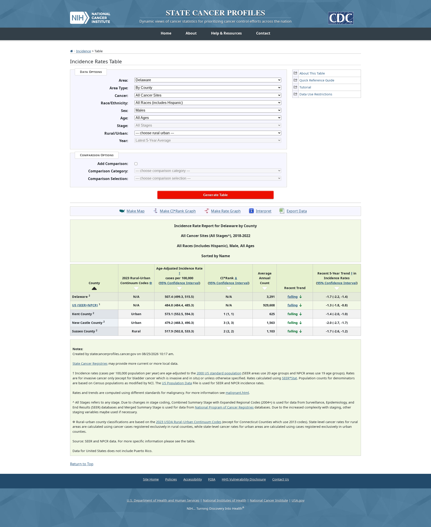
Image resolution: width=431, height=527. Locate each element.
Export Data (297, 211)
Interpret (263, 211)
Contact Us (280, 479)
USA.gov (298, 500)
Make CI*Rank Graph (178, 211)
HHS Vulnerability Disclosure (244, 479)
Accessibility (192, 479)
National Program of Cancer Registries (224, 407)
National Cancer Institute (269, 500)
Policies (171, 479)
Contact (263, 33)
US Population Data (177, 383)
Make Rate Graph (226, 211)
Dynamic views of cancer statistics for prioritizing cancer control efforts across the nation (215, 21)
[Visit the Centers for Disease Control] (341, 16)
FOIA (211, 479)
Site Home (151, 479)
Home (166, 33)
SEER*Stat (289, 378)
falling (293, 296)
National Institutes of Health (224, 500)
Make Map (136, 211)
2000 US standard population (219, 373)
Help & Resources (226, 33)
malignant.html (237, 393)
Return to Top (81, 463)
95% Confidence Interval (179, 283)
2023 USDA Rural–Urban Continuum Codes (188, 422)
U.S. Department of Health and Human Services (163, 500)
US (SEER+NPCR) (85, 305)
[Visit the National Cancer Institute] (90, 16)
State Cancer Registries (90, 363)
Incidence (83, 51)
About (191, 33)
